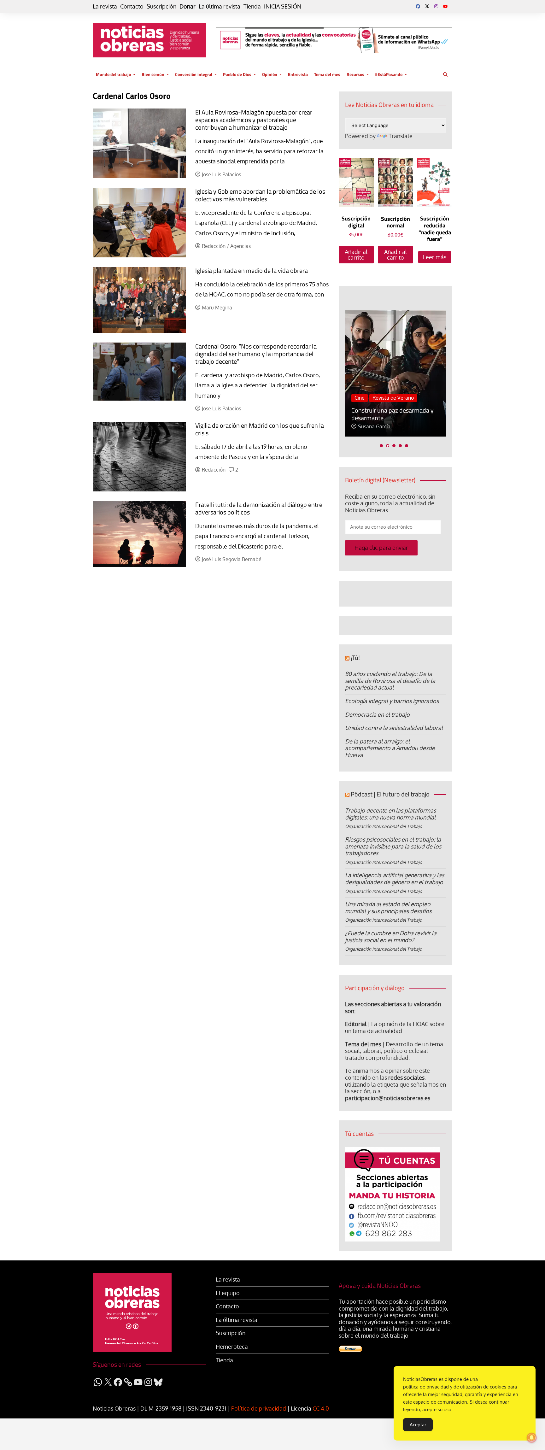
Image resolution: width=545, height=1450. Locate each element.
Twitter (427, 6)
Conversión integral (193, 74)
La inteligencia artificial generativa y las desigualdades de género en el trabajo (394, 878)
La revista (105, 6)
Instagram (436, 6)
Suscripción (161, 6)
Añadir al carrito (356, 254)
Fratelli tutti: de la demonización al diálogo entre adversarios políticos (258, 508)
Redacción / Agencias (226, 246)
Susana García (374, 427)
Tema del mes (327, 74)
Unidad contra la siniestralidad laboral (394, 727)
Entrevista (298, 74)
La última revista (219, 6)
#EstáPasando (388, 74)
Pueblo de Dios (237, 74)
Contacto (132, 6)
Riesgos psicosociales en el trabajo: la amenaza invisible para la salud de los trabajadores (393, 846)
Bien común (153, 74)
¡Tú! (355, 657)
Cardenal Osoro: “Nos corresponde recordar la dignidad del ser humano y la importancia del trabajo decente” (256, 353)
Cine (360, 398)
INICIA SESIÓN (282, 6)
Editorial (355, 1023)
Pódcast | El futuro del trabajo (390, 794)
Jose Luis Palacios (221, 175)
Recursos (355, 74)
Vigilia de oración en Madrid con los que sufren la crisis (259, 429)
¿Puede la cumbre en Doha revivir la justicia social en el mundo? (391, 936)
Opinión (269, 74)
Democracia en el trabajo (377, 714)
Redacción (214, 470)
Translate (401, 135)
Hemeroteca (232, 1346)
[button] (381, 445)
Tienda (252, 6)
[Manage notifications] (532, 1438)
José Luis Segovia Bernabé (231, 559)
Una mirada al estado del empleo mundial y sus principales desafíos (388, 907)
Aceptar (418, 1425)
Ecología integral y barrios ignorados (392, 700)
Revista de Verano (393, 398)
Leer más (434, 257)
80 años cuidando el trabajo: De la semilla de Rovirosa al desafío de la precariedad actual (390, 680)
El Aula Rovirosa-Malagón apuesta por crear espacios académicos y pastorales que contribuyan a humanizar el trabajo (253, 119)
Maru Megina (217, 308)
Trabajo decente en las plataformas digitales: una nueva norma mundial (390, 814)
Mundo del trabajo (113, 74)
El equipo (228, 1293)
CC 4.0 (321, 1408)
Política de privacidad (258, 1408)
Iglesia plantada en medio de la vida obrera (251, 270)
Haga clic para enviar (381, 547)
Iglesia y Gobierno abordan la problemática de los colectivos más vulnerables (260, 195)
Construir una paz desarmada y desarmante (392, 414)
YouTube (445, 6)
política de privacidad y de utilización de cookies (454, 1387)
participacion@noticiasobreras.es (387, 1098)
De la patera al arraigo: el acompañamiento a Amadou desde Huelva (390, 748)
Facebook (418, 6)
